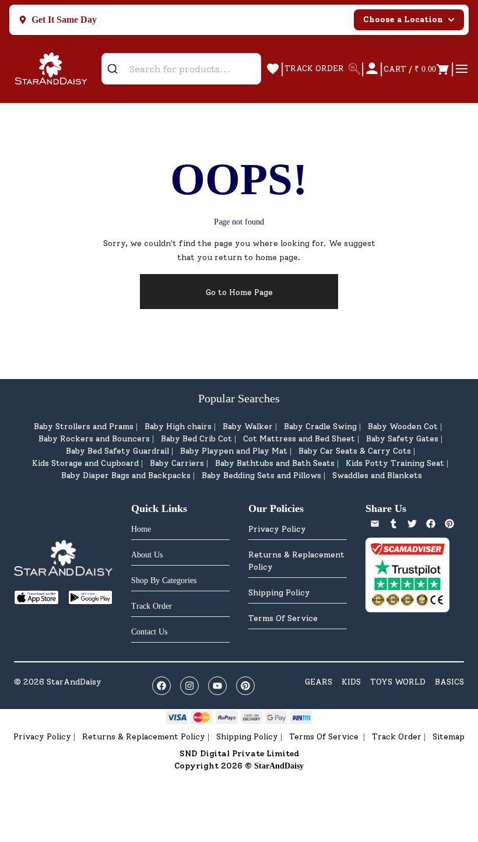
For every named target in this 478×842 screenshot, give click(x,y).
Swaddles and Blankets (377, 475)
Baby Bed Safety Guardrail (117, 451)
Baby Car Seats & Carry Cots (354, 451)
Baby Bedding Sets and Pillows (261, 475)
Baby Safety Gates (402, 439)
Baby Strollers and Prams (83, 426)
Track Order (396, 737)
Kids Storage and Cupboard (85, 463)
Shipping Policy (279, 593)
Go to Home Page (239, 292)
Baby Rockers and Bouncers (94, 439)
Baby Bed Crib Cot (196, 439)
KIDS (351, 682)
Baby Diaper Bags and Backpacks (126, 475)
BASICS (449, 682)
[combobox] (181, 69)
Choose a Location (403, 19)
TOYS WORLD (398, 682)
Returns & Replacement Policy (296, 561)
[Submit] (116, 69)
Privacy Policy (277, 529)
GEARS (318, 682)
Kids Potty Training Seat (395, 463)
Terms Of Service (283, 618)
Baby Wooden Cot (403, 426)
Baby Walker (248, 426)
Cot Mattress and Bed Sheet (299, 439)
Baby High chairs (178, 426)
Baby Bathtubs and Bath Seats (275, 463)
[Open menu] (462, 69)
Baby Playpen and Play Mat (233, 451)
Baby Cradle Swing (320, 426)
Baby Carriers (177, 463)
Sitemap (449, 737)
